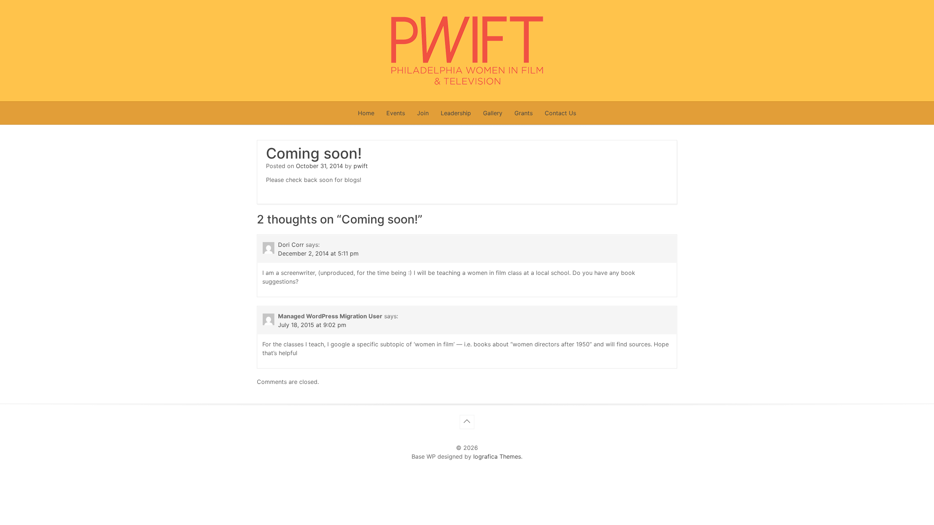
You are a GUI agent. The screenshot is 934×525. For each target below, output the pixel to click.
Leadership (456, 113)
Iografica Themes (497, 456)
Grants (523, 113)
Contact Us (560, 113)
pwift (361, 166)
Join (423, 113)
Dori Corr (291, 244)
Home (366, 113)
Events (395, 113)
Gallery (492, 113)
